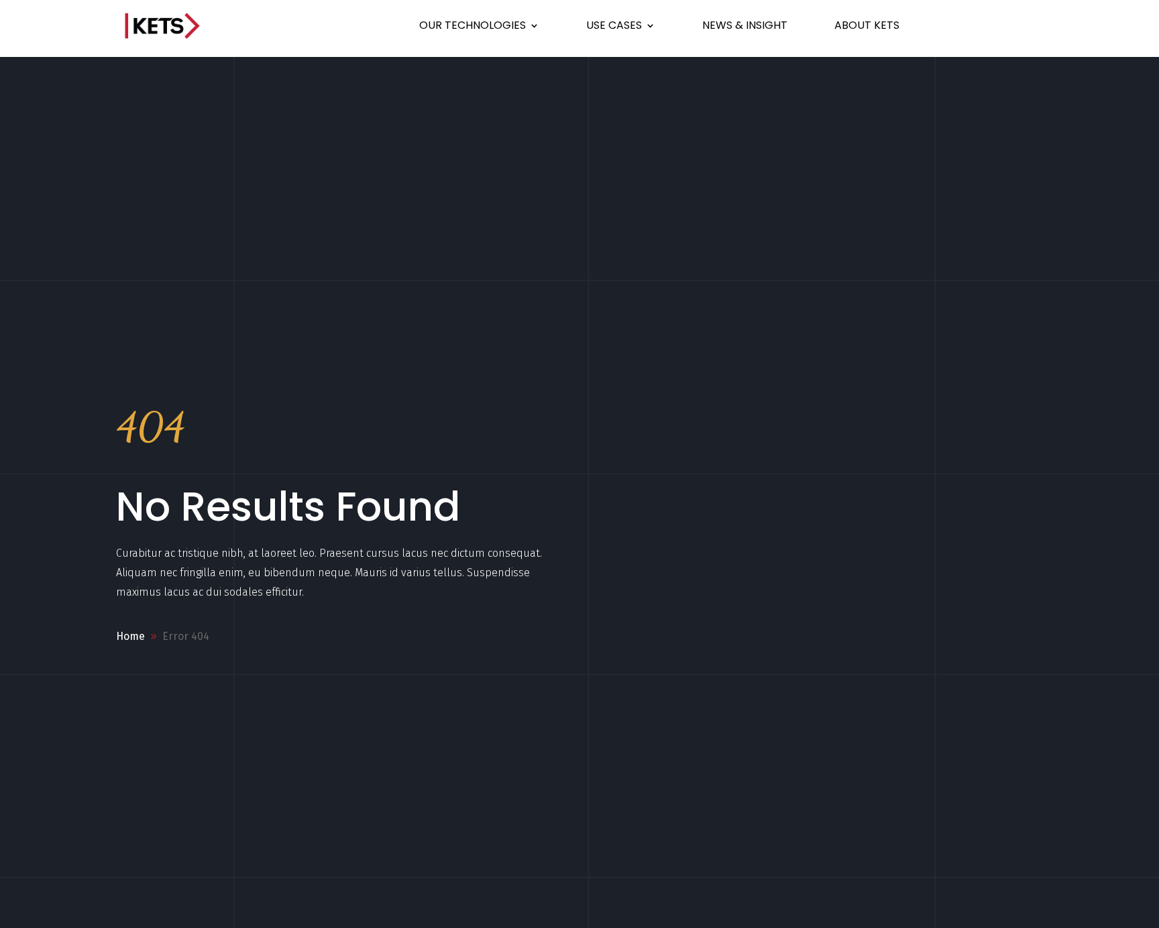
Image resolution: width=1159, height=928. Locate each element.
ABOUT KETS (866, 25)
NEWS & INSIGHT (744, 25)
